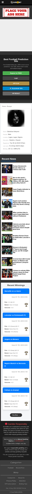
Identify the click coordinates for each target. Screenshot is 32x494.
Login (16, 78)
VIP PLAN (16, 83)
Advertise (22, 481)
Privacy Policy (11, 481)
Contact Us (11, 478)
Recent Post (20, 468)
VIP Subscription (10, 484)
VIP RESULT (16, 93)
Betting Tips (23, 484)
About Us (21, 478)
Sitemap (24, 488)
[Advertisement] (16, 35)
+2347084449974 (19, 441)
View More (16, 415)
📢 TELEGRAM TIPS (16, 88)
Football (10, 468)
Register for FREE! (16, 73)
